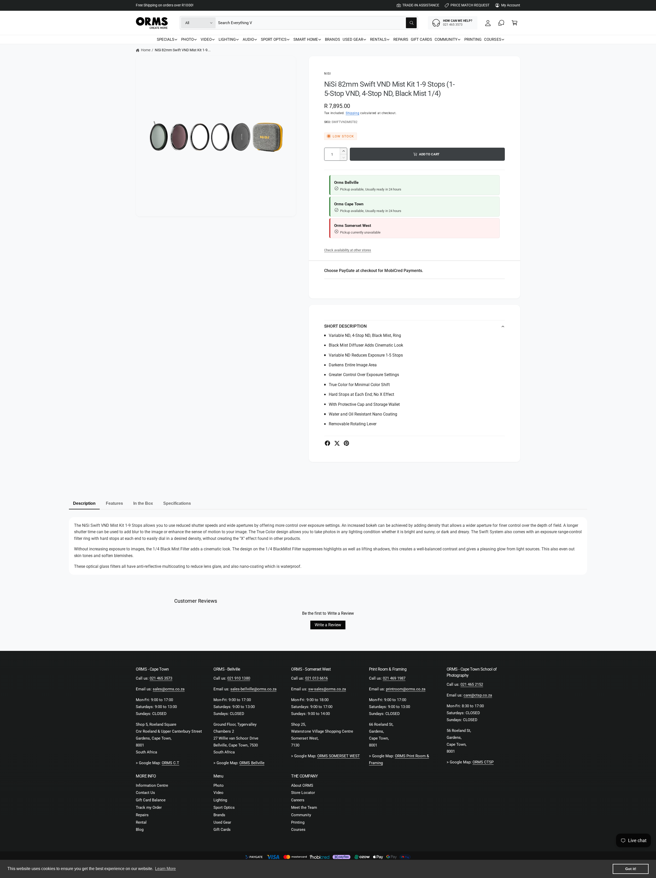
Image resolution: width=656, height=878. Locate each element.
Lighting (220, 800)
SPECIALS (165, 39)
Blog (140, 829)
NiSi (327, 73)
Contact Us (145, 792)
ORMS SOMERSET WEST (338, 756)
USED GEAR (353, 39)
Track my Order (149, 807)
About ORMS (302, 785)
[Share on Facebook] (327, 443)
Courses (298, 829)
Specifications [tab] (177, 503)
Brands (219, 815)
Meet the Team (304, 807)
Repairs (142, 815)
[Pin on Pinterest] (346, 443)
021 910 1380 (238, 678)
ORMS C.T (170, 763)
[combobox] (317, 22)
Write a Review (328, 624)
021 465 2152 (471, 684)
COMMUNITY (446, 39)
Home (145, 50)
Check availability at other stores (347, 250)
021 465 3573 (161, 678)
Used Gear (222, 822)
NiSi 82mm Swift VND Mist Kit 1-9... (183, 50)
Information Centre (152, 785)
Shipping (353, 113)
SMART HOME (305, 39)
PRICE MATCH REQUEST (469, 5)
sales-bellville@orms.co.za (253, 689)
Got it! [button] (630, 869)
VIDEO (206, 39)
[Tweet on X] (337, 443)
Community (301, 815)
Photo (218, 785)
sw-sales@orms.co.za (327, 689)
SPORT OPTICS (273, 39)
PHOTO (187, 39)
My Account (510, 5)
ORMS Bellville (251, 763)
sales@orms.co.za (168, 689)
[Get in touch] (501, 22)
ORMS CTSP (483, 762)
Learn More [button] (165, 868)
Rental (141, 822)
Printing (297, 822)
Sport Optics (224, 807)
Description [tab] (84, 503)
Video (218, 792)
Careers (297, 800)
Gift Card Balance (151, 800)
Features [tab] (114, 503)
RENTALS (378, 39)
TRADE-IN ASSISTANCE (420, 5)
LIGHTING (227, 39)
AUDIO (248, 39)
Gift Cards (222, 829)
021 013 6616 (316, 678)
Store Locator (303, 792)
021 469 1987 (394, 678)
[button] (514, 22)
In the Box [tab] (143, 503)
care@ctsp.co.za (478, 695)
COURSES (492, 39)
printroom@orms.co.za (405, 689)
